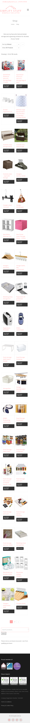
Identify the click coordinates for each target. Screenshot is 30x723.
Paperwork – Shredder (7, 329)
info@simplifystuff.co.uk (9, 2)
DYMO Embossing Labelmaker (7, 420)
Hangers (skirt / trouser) (7, 206)
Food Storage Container (20, 358)
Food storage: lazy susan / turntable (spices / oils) (7, 481)
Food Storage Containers (20, 419)
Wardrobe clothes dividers (19, 574)
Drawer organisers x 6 (7, 110)
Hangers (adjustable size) (6, 605)
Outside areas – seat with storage (7, 176)
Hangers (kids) (20, 603)
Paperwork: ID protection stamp (20, 299)
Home (12, 24)
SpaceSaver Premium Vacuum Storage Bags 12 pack (7, 78)
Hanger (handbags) (20, 206)
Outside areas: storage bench (7, 145)
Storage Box (7, 388)
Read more (20, 548)
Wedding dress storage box (8, 298)
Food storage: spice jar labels (8, 544)
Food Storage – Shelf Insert (7, 450)
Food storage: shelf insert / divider (7, 359)
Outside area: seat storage (20, 145)
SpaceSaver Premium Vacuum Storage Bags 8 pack (21, 78)
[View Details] (7, 65)
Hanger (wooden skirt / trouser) (21, 389)
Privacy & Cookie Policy (7, 705)
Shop (17, 24)
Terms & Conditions (6, 702)
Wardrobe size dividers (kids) (7, 573)
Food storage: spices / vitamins (20, 514)
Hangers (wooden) (6, 266)
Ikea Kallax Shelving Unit (7, 235)
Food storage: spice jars (20, 480)
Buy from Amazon (6, 86)
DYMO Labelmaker (20, 329)
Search (4, 633)
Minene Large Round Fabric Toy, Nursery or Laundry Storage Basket (21, 113)
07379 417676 (23, 2)
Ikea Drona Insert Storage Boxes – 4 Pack (21, 236)
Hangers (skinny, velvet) (20, 175)
